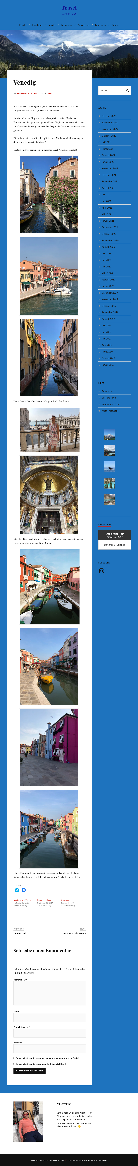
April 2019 (107, 345)
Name (17, 1011)
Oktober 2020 (109, 233)
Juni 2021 (106, 201)
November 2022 (110, 129)
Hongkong (37, 24)
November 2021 (110, 168)
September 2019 (110, 312)
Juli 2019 (106, 325)
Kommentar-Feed (111, 404)
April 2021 (107, 207)
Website (17, 1042)
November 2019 (110, 299)
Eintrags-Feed (109, 397)
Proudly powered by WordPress (47, 1160)
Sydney (115, 24)
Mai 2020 (106, 266)
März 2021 (107, 214)
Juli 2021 (106, 194)
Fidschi (22, 24)
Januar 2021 (108, 220)
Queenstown (65, 900)
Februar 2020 (108, 279)
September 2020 (110, 240)
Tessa (49, 93)
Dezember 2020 (110, 227)
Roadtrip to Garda (44, 900)
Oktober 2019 (109, 305)
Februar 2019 (108, 358)
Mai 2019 (106, 338)
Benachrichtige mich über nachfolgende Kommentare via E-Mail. (48, 1058)
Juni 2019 (106, 332)
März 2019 (107, 351)
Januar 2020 (108, 286)
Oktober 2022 (109, 135)
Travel (69, 7)
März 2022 (107, 148)
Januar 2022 (108, 161)
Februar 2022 (108, 155)
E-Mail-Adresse (21, 1027)
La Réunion (66, 24)
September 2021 (110, 181)
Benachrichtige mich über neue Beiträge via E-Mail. (41, 1064)
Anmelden (107, 391)
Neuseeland (83, 24)
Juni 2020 (106, 260)
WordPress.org (110, 410)
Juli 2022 (106, 142)
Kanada (51, 24)
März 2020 (107, 273)
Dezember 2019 (110, 292)
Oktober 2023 (109, 116)
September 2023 (110, 122)
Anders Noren (99, 1160)
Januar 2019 (108, 364)
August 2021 (108, 188)
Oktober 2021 (109, 175)
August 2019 (108, 318)
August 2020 (108, 246)
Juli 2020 (106, 253)
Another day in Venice (22, 900)
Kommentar (20, 979)
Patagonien (100, 24)
